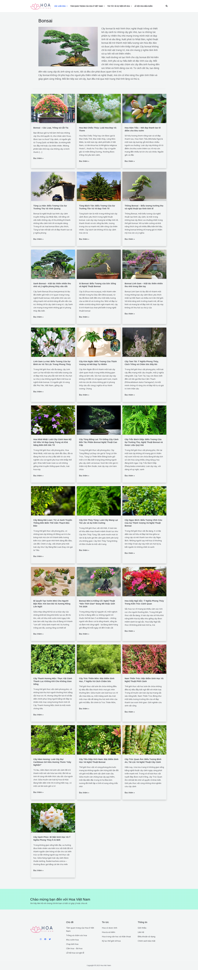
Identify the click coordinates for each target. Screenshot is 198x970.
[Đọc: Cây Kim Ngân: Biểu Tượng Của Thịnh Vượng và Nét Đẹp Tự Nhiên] (99, 342)
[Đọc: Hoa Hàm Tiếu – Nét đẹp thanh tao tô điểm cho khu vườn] (144, 108)
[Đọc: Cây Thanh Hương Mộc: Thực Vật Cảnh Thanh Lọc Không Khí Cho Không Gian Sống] (53, 659)
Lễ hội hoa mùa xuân (143, 6)
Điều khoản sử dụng (146, 936)
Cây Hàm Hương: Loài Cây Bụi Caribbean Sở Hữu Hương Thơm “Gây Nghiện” (52, 762)
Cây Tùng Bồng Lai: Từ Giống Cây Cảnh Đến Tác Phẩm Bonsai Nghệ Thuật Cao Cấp (98, 442)
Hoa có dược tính (109, 927)
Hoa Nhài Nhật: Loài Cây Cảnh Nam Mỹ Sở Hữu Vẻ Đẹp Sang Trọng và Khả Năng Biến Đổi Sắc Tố (52, 442)
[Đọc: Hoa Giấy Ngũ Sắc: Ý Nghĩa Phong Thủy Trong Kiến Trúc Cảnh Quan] (144, 581)
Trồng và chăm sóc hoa (76, 935)
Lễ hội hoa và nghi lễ (75, 952)
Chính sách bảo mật (146, 941)
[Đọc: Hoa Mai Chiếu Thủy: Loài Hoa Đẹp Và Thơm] (99, 108)
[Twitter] (50, 939)
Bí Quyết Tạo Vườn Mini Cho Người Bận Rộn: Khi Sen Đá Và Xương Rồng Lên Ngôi (51, 604)
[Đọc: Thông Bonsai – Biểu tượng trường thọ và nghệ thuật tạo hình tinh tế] (144, 186)
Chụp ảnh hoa (72, 944)
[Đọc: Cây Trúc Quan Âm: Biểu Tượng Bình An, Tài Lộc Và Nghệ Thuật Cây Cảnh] (144, 739)
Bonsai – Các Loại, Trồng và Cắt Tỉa (50, 128)
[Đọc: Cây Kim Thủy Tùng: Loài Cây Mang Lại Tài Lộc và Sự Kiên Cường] (99, 500)
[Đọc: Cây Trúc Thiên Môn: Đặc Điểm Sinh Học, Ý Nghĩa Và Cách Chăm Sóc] (99, 659)
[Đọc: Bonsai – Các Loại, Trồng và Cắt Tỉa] (53, 108)
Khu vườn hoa (72, 939)
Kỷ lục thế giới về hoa (111, 941)
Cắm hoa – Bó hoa (74, 948)
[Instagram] (41, 939)
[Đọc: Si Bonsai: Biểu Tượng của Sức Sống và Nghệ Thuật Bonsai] (99, 264)
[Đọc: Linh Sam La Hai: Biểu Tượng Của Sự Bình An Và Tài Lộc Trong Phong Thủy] (53, 342)
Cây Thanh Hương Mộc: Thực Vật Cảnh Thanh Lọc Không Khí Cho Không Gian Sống (52, 681)
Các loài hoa (60, 6)
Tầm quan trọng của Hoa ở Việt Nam (86, 6)
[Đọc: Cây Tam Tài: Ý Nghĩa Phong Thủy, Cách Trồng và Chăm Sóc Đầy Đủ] (144, 342)
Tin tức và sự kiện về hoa (118, 6)
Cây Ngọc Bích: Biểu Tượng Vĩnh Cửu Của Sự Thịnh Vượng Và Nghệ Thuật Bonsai (143, 523)
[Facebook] (45, 939)
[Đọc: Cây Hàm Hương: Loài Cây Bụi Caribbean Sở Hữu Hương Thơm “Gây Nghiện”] (53, 739)
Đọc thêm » (38, 158)
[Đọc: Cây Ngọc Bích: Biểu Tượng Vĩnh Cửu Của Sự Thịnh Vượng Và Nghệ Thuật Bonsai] (144, 500)
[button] (167, 6)
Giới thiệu (142, 927)
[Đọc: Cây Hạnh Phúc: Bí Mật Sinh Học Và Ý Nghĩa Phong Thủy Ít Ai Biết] (53, 817)
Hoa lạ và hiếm (108, 932)
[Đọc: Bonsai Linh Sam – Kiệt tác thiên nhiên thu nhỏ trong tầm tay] (144, 264)
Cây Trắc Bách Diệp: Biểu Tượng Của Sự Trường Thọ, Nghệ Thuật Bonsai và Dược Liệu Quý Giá (144, 442)
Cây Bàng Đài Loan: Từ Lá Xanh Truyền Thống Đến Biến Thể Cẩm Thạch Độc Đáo (52, 523)
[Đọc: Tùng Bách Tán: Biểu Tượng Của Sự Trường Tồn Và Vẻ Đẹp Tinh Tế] (99, 186)
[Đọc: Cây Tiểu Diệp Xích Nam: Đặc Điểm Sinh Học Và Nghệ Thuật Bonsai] (99, 739)
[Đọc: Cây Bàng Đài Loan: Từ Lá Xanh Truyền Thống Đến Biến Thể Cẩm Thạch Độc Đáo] (53, 500)
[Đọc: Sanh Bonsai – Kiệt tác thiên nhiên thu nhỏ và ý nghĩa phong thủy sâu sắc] (53, 264)
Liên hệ (141, 932)
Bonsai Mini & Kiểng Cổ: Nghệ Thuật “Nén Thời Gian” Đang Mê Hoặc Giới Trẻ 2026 (97, 604)
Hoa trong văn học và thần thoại (116, 936)
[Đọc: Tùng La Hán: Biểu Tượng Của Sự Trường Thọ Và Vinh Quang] (53, 186)
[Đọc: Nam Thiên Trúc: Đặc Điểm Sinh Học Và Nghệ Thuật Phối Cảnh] (144, 659)
